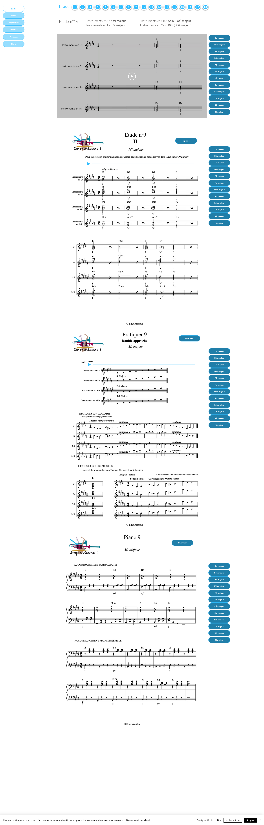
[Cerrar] (260, 820)
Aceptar (250, 820)
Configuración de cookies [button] (209, 820)
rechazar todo (233, 820)
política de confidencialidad (137, 820)
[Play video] (132, 76)
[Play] (88, 163)
